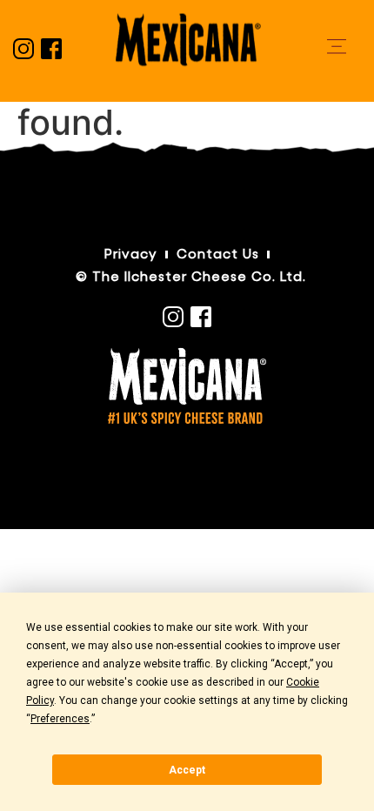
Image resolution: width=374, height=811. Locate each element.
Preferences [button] (60, 719)
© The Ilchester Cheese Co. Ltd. (191, 277)
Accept (187, 770)
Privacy (130, 254)
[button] (336, 46)
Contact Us (218, 254)
